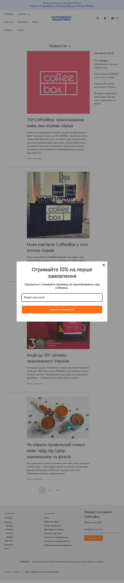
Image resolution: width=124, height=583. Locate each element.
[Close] (103, 265)
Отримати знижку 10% (62, 309)
